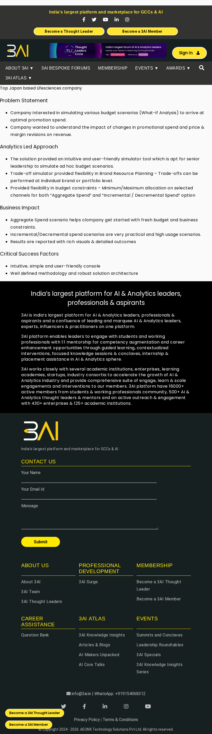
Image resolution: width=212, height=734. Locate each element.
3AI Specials (149, 654)
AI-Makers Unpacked (99, 654)
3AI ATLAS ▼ (18, 78)
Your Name (31, 472)
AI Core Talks (92, 664)
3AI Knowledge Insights (102, 635)
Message (29, 505)
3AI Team (30, 591)
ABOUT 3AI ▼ (19, 68)
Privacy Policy (87, 719)
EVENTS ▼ (146, 68)
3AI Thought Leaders (41, 601)
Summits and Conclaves (160, 635)
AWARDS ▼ (178, 68)
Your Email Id (32, 489)
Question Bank (35, 635)
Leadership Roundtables (160, 644)
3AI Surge (88, 581)
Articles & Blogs (94, 644)
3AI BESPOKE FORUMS (65, 68)
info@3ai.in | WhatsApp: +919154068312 (109, 693)
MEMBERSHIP (112, 68)
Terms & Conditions (120, 719)
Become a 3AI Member (159, 598)
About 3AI (31, 581)
